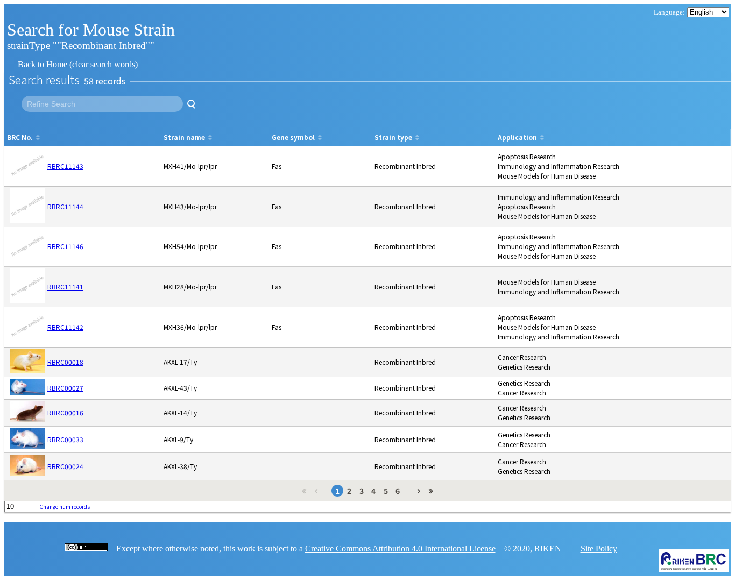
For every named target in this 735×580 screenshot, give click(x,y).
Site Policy (599, 548)
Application (517, 137)
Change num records (64, 507)
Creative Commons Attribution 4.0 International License (400, 548)
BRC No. (20, 137)
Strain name (184, 137)
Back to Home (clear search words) (78, 64)
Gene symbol (293, 137)
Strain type (393, 137)
